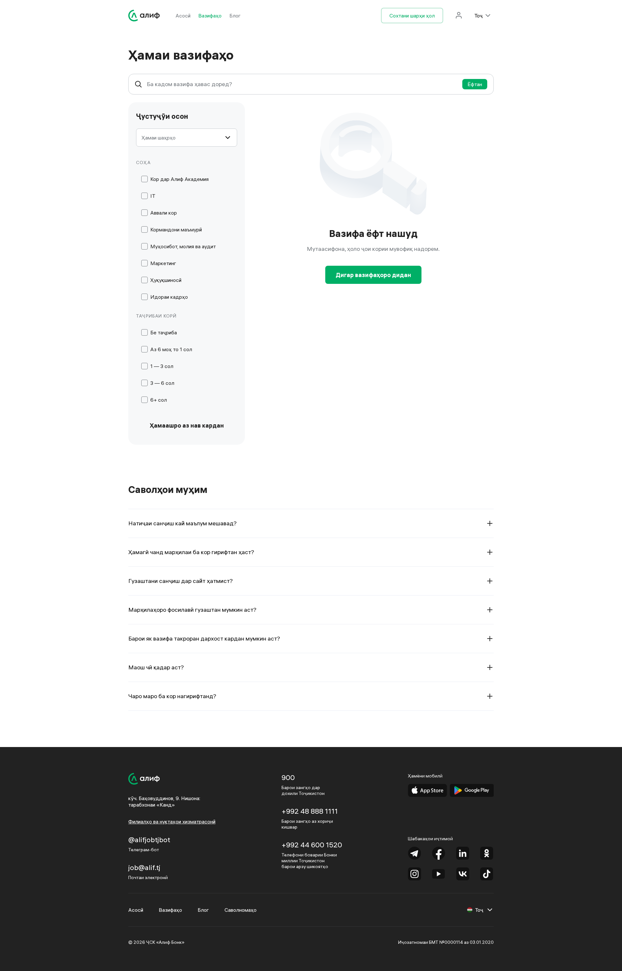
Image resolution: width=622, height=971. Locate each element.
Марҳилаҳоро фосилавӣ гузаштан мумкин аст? (192, 609)
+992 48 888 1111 (310, 811)
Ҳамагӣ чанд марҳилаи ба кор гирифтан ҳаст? (191, 552)
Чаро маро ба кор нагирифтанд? (172, 696)
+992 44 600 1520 (312, 844)
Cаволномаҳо (241, 910)
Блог (235, 15)
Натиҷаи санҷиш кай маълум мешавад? (182, 523)
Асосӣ (183, 15)
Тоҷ (478, 15)
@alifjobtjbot (149, 839)
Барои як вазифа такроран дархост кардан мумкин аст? (204, 638)
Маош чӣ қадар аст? (156, 667)
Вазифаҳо (210, 15)
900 (288, 777)
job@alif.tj (144, 867)
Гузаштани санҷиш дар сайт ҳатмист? (180, 581)
